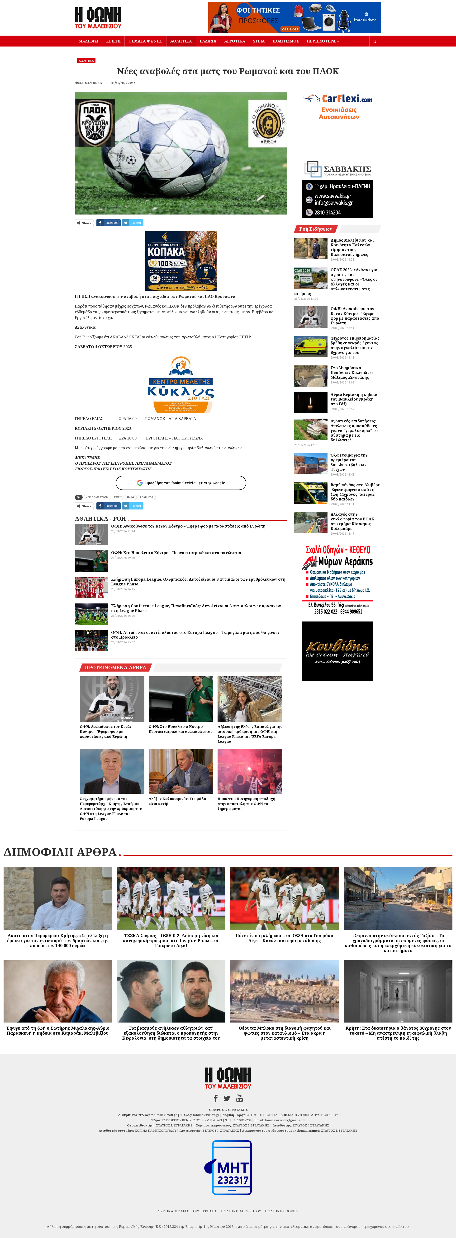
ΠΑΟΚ (130, 497)
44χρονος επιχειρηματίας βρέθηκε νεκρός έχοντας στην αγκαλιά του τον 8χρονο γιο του (355, 345)
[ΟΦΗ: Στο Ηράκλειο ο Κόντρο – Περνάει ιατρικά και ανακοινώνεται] (91, 561)
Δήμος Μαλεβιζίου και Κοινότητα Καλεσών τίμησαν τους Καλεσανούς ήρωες (352, 247)
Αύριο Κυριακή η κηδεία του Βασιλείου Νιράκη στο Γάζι (354, 399)
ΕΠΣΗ (118, 497)
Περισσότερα (321, 41)
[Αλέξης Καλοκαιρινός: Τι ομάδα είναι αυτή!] (181, 771)
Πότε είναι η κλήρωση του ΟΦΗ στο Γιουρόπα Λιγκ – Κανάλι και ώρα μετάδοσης (284, 938)
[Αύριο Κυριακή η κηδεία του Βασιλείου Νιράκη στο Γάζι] (311, 402)
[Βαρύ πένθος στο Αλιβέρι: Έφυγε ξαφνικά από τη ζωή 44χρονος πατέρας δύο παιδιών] (311, 493)
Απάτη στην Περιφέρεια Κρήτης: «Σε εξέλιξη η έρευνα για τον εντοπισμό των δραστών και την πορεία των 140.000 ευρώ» (57, 940)
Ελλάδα (208, 41)
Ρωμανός (146, 497)
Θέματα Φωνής (145, 41)
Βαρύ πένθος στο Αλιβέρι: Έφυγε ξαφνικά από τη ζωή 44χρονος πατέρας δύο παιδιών (355, 492)
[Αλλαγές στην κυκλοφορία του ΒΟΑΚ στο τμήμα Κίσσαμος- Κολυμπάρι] (311, 522)
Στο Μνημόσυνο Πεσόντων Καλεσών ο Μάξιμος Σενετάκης (352, 372)
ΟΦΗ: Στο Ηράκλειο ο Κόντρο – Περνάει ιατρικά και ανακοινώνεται (176, 552)
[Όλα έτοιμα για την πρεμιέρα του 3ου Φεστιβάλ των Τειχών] (311, 463)
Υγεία (259, 41)
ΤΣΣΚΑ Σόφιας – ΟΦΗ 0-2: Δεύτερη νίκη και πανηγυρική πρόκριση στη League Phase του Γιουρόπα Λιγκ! (171, 940)
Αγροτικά (234, 41)
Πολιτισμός (286, 41)
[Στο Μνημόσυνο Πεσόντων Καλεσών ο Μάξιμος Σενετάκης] (311, 376)
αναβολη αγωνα (97, 497)
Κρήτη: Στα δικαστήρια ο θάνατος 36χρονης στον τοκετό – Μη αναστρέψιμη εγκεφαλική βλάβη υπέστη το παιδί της (398, 1033)
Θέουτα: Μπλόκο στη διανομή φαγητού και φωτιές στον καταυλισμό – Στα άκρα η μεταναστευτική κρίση (285, 1033)
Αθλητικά (181, 41)
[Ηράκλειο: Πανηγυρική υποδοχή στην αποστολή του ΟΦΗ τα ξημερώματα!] (250, 771)
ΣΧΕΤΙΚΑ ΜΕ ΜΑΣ (173, 1211)
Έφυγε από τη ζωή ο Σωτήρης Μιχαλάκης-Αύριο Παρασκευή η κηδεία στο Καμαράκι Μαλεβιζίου (57, 1030)
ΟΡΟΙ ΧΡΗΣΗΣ (205, 1211)
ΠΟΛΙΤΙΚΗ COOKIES (281, 1211)
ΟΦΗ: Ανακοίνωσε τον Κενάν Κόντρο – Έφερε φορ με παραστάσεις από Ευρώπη (188, 526)
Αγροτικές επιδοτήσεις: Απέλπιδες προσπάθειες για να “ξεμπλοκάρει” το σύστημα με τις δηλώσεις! (354, 430)
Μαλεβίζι (88, 41)
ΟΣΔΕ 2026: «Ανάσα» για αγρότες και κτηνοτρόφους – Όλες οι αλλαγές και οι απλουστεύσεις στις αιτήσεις (336, 281)
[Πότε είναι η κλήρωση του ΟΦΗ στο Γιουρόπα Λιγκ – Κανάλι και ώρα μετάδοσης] (284, 898)
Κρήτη (113, 41)
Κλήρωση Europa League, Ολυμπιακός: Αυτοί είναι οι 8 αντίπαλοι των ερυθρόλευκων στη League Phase (198, 582)
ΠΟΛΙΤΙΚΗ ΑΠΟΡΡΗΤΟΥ (241, 1211)
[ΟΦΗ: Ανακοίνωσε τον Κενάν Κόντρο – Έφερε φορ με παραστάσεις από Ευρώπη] (91, 534)
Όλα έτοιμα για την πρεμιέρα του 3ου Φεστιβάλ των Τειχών (349, 462)
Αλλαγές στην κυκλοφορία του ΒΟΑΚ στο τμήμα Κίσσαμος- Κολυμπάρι (352, 521)
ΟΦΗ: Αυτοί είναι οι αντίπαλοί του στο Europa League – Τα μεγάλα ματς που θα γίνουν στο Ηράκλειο (195, 635)
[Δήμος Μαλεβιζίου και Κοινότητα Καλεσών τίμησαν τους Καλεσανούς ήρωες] (311, 248)
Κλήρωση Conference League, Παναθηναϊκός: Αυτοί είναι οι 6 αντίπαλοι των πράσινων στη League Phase (196, 608)
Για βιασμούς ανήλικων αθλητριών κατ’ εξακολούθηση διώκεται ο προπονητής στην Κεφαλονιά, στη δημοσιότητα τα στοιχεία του (171, 1033)
